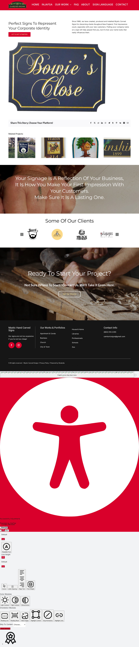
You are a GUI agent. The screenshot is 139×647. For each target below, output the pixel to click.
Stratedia (62, 363)
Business (43, 338)
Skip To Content (6, 624)
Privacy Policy (44, 363)
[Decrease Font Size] (3, 539)
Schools (75, 343)
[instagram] (19, 345)
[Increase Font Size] (3, 530)
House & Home (78, 329)
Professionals (77, 338)
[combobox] (67, 374)
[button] (21, 234)
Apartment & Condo (48, 333)
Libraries (75, 334)
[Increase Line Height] (3, 557)
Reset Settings (5, 628)
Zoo (73, 347)
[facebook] (11, 345)
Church (43, 342)
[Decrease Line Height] (3, 566)
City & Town (45, 347)
